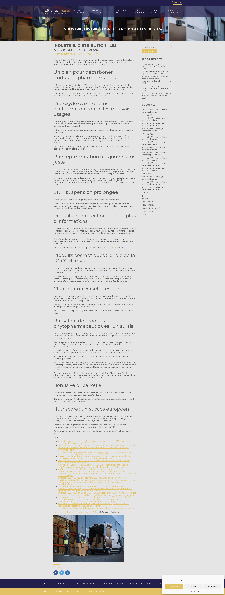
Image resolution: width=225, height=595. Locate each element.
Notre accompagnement (101, 11)
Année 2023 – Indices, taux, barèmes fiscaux (154, 148)
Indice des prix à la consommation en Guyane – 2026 (155, 88)
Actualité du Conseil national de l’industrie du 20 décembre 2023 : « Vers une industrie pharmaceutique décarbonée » (94, 442)
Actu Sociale (147, 202)
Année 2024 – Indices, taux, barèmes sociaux (154, 159)
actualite (146, 214)
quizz (144, 196)
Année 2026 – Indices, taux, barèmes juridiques (154, 124)
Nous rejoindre (140, 11)
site (101, 279)
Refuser (193, 587)
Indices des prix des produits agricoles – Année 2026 (155, 72)
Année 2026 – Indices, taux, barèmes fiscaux (154, 129)
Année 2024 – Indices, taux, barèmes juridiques (154, 183)
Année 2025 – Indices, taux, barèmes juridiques (154, 188)
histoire (145, 199)
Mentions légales (193, 591)
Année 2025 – (148, 134)
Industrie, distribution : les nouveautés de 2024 (75, 512)
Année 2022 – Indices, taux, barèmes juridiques (154, 154)
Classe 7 (101, 592)
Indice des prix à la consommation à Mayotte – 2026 (154, 66)
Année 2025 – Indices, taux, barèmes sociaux (154, 169)
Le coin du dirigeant (151, 208)
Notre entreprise (79, 11)
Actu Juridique (149, 205)
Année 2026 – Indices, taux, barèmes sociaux (154, 119)
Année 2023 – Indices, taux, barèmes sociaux (154, 143)
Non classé (147, 174)
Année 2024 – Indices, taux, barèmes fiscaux (154, 111)
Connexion (177, 3)
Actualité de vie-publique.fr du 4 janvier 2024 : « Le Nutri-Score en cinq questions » (97, 508)
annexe (110, 247)
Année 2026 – (148, 115)
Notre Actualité (156, 11)
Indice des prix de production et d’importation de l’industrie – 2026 (157, 95)
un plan (70, 93)
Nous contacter (173, 11)
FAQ (61, 433)
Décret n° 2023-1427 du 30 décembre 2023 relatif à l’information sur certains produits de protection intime (94, 462)
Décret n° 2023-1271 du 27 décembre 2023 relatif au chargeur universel (92, 478)
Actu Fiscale (147, 211)
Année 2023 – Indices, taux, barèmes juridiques (154, 164)
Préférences (212, 587)
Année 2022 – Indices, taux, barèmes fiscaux (154, 138)
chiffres (145, 192)
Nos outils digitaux (120, 11)
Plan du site (47, 592)
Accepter (173, 587)
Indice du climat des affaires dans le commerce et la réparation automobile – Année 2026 (156, 80)
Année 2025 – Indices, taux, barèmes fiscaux (154, 178)
